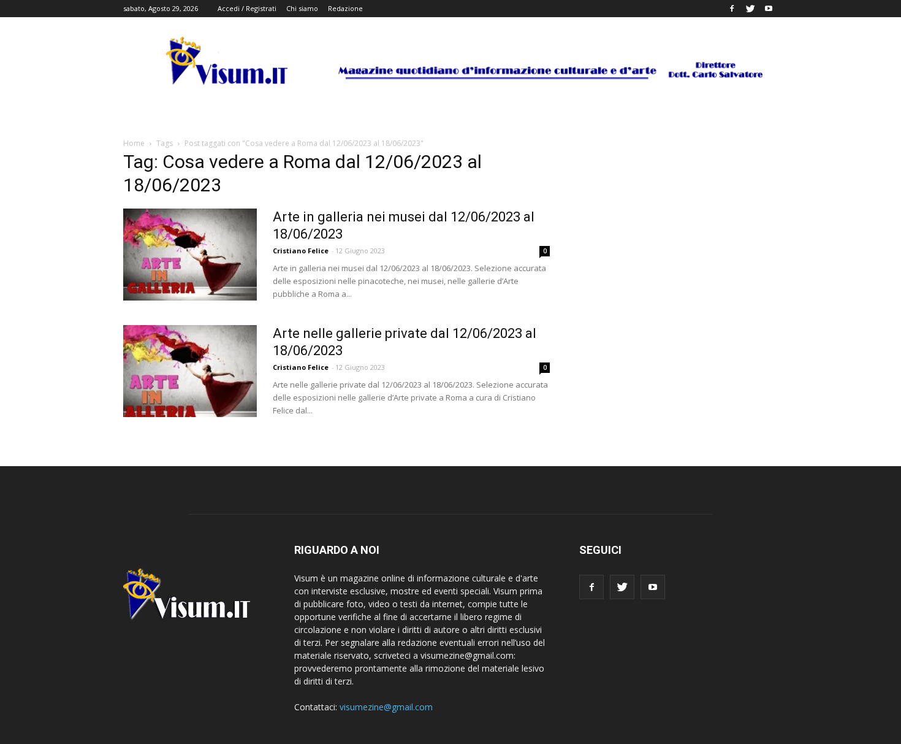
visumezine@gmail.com (386, 707)
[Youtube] (768, 8)
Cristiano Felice (301, 250)
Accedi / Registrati (247, 8)
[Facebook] (732, 8)
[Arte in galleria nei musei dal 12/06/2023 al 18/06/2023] (190, 255)
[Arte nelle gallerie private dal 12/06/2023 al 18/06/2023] (190, 371)
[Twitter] (750, 8)
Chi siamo (302, 8)
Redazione (345, 8)
